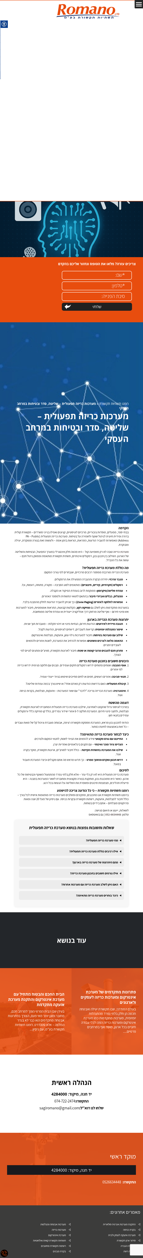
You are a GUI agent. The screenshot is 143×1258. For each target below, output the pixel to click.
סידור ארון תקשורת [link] (126, 1240)
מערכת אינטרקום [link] (57, 1235)
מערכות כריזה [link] (59, 1229)
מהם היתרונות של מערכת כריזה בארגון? (95, 862)
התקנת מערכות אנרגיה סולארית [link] (119, 1224)
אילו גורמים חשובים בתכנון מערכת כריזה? (94, 873)
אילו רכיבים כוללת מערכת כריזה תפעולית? (93, 851)
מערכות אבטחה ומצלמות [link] (53, 1224)
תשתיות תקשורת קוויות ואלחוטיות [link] (49, 1240)
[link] (88, 11)
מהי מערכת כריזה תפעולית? (102, 840)
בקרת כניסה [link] (129, 1229)
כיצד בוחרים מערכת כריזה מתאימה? (97, 895)
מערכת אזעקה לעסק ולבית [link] (122, 1235)
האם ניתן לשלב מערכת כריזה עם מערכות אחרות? (89, 884)
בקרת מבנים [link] (59, 1251)
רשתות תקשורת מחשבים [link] (53, 1246)
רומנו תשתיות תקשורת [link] (114, 403)
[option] (107, 1011)
